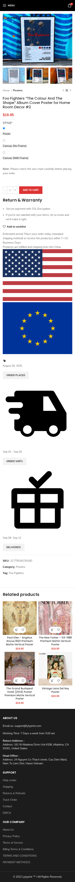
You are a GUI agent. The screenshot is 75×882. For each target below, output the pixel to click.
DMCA (7, 812)
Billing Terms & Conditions (18, 849)
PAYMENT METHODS (16, 862)
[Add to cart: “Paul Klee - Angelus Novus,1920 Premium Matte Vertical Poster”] (16, 630)
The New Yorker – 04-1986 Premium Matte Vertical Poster (55, 641)
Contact (7, 806)
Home (6, 90)
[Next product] (70, 90)
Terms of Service (13, 842)
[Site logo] (37, 5)
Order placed (15, 375)
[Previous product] (63, 90)
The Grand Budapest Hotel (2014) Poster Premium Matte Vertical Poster (20, 694)
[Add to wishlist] (23, 630)
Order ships (14, 461)
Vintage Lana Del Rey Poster (55, 690)
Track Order (10, 799)
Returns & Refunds (14, 793)
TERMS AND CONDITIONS (20, 855)
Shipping (8, 786)
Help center (9, 780)
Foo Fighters (16, 573)
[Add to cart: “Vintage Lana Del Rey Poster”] (52, 680)
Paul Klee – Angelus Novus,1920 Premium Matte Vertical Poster (19, 641)
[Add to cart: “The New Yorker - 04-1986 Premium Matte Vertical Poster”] (52, 630)
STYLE (7, 122)
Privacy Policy (11, 836)
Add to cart (31, 190)
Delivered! (13, 547)
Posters (18, 90)
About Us (8, 829)
